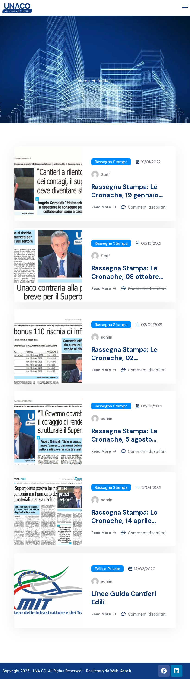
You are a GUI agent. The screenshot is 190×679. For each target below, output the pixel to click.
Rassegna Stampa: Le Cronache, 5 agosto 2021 (124, 435)
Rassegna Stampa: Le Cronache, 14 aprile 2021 (124, 516)
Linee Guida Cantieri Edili (123, 598)
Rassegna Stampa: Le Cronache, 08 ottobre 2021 (125, 272)
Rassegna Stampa (111, 161)
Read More (101, 207)
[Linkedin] (176, 671)
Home (84, 80)
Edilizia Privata (107, 568)
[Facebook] (164, 671)
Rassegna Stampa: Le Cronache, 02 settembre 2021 (124, 354)
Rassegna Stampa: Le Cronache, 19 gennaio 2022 (124, 191)
